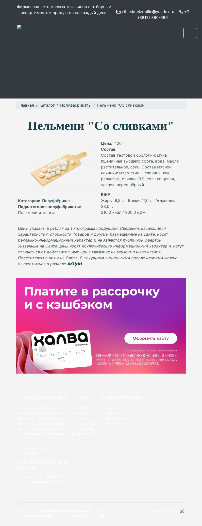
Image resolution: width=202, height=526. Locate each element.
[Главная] (29, 28)
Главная (26, 105)
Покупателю (87, 423)
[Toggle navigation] (190, 33)
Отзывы (111, 408)
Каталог (47, 105)
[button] (59, 168)
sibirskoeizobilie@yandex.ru (147, 11)
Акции (82, 418)
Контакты (85, 434)
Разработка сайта (164, 510)
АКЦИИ (74, 263)
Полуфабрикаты (75, 105)
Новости (112, 413)
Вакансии (85, 429)
